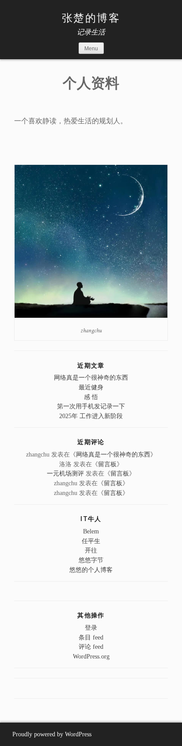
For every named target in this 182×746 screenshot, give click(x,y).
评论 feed (91, 646)
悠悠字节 (91, 559)
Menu (91, 49)
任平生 (91, 540)
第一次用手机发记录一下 (91, 406)
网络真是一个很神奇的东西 (91, 377)
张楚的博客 (91, 18)
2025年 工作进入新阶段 (91, 415)
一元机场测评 (65, 473)
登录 (91, 627)
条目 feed (91, 637)
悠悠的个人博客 (91, 569)
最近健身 (91, 387)
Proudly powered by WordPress (51, 734)
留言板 (107, 464)
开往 (91, 550)
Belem (91, 531)
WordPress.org (91, 656)
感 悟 (91, 396)
